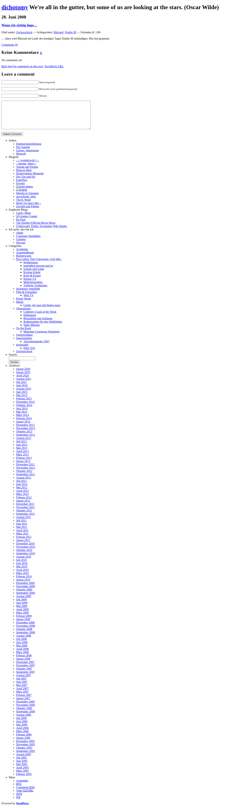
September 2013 (25, 434)
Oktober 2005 (24, 747)
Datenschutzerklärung (28, 143)
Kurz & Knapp (32, 275)
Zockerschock (24, 32)
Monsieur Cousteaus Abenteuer (41, 331)
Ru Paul (20, 219)
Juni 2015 (21, 391)
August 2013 (23, 438)
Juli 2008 (21, 639)
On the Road (23, 328)
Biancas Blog (24, 170)
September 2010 (25, 553)
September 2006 (25, 711)
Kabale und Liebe (33, 268)
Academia (22, 249)
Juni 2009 (21, 602)
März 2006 (22, 731)
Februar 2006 (24, 734)
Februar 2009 (24, 615)
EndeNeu (21, 180)
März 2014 (22, 415)
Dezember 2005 (25, 741)
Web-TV (28, 295)
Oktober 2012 (24, 471)
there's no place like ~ (28, 203)
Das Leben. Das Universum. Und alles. (38, 259)
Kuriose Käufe (31, 272)
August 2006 (23, 714)
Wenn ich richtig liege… (19, 25)
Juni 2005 (21, 760)
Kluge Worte (23, 298)
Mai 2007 (21, 685)
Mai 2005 (21, 764)
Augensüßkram (25, 252)
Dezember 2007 (25, 662)
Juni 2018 (21, 385)
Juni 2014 (21, 408)
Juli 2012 (21, 480)
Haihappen (29, 315)
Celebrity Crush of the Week (39, 311)
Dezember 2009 (25, 583)
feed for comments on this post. (22, 66)
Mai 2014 (21, 411)
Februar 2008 (24, 655)
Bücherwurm (23, 255)
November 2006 (25, 704)
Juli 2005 (21, 757)
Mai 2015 (21, 395)
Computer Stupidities (28, 236)
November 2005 (25, 744)
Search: (13, 354)
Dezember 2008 (25, 622)
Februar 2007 (24, 695)
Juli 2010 (21, 559)
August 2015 (23, 388)
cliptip (19, 232)
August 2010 (23, 556)
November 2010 (25, 546)
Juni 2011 (21, 523)
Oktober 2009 (24, 589)
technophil (22, 344)
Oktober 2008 (24, 629)
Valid (24, 790)
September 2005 (25, 751)
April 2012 (22, 490)
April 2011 (22, 530)
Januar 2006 (23, 737)
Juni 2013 (21, 444)
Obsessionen (23, 308)
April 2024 (22, 375)
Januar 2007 (23, 698)
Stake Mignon (31, 324)
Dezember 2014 (25, 401)
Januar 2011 (23, 540)
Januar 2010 (23, 579)
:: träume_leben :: (26, 163)
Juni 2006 (21, 721)
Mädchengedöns (32, 282)
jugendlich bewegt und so (38, 265)
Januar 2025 (23, 372)
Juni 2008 (21, 642)
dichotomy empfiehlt (28, 288)
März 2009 (22, 612)
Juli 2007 (21, 678)
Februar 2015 (24, 398)
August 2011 (23, 517)
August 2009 (23, 596)
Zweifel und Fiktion (27, 206)
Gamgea (21, 239)
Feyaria (20, 183)
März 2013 (22, 454)
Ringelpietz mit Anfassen (37, 318)
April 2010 (22, 569)
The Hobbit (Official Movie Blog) (35, 222)
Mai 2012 (21, 487)
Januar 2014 (23, 421)
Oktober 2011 (24, 510)
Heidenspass (30, 262)
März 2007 (22, 691)
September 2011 (25, 513)
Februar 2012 (24, 497)
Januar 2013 (23, 461)
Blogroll (21, 153)
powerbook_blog (26, 196)
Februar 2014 (24, 418)
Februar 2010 (24, 576)
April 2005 (22, 767)
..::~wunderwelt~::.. (27, 160)
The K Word (23, 199)
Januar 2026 (23, 368)
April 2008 (22, 648)
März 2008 (22, 652)
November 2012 (25, 467)
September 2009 (25, 592)
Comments (25, 787)
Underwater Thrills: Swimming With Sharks (41, 226)
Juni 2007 (21, 681)
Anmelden (22, 780)
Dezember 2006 (25, 701)
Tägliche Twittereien (35, 285)
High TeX (29, 348)
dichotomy (14, 7)
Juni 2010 (21, 563)
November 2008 (25, 625)
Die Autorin (23, 147)
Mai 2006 (21, 724)
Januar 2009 (23, 619)
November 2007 (25, 665)
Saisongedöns (24, 338)
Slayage (20, 242)
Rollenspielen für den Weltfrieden (42, 321)
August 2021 (23, 378)
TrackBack (54, 66)
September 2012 (25, 474)
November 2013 (25, 428)
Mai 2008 (21, 645)
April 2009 (22, 609)
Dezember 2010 (25, 543)
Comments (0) (9, 44)
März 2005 (22, 770)
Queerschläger (24, 334)
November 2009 (25, 586)
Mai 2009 (21, 606)
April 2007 (22, 688)
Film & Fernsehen (26, 292)
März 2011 (22, 533)
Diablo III (70, 32)
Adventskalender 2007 (36, 341)
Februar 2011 (23, 536)
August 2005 (23, 754)
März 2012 (22, 494)
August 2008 (23, 635)
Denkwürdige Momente (30, 173)
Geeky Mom (23, 212)
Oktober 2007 (24, 668)
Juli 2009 (21, 599)
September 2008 (25, 632)
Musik (19, 301)
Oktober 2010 (24, 550)
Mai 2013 (21, 447)
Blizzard (58, 32)
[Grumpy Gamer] (26, 216)
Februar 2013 (24, 457)
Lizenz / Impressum (27, 150)
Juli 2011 (21, 520)
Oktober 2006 (24, 708)
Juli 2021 (21, 382)
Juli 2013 (21, 441)
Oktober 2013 (24, 431)
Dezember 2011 (25, 503)
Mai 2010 (21, 566)
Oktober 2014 (24, 405)
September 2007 (25, 671)
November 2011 (25, 507)
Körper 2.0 (29, 278)
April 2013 (22, 451)
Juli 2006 (21, 718)
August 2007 (23, 675)
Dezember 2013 (25, 424)
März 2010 (22, 573)
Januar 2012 (23, 500)
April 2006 (22, 727)
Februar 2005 (24, 774)
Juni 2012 (21, 484)
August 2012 (23, 477)
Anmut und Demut (27, 166)
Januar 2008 (23, 658)
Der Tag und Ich (25, 176)
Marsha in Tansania (27, 193)
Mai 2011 (21, 527)
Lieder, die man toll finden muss (41, 305)
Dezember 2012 (25, 464)
